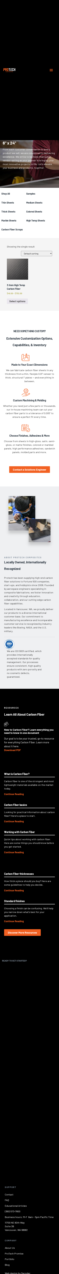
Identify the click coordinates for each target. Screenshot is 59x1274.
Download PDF (12, 750)
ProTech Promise (14, 1253)
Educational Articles (16, 1205)
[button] (51, 70)
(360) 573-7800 (12, 1211)
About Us (10, 1247)
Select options (17, 301)
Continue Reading (14, 794)
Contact (9, 1194)
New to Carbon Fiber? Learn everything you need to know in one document (29, 731)
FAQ (7, 1200)
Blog (7, 1264)
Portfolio (9, 1259)
